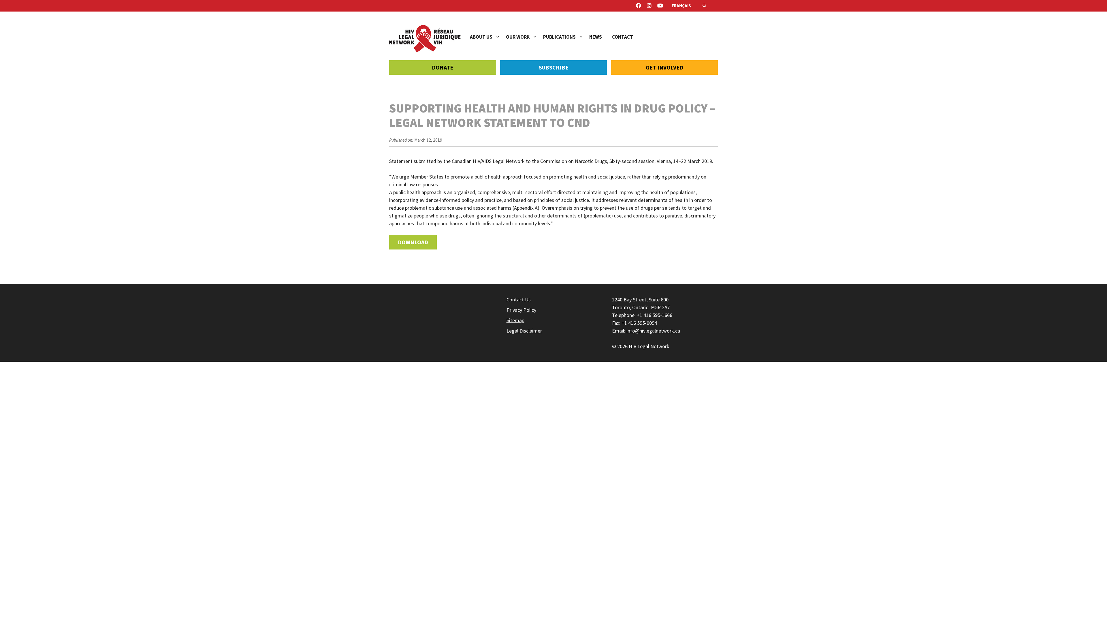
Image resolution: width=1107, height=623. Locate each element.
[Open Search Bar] (704, 6)
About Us (481, 37)
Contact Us (519, 299)
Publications (559, 37)
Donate (442, 67)
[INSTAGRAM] (649, 6)
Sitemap (515, 320)
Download (413, 242)
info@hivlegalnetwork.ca (653, 330)
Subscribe (553, 67)
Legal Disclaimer (524, 330)
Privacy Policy (521, 310)
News (595, 37)
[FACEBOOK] (638, 6)
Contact (622, 37)
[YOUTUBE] (660, 6)
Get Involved (664, 67)
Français (681, 5)
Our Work (518, 37)
